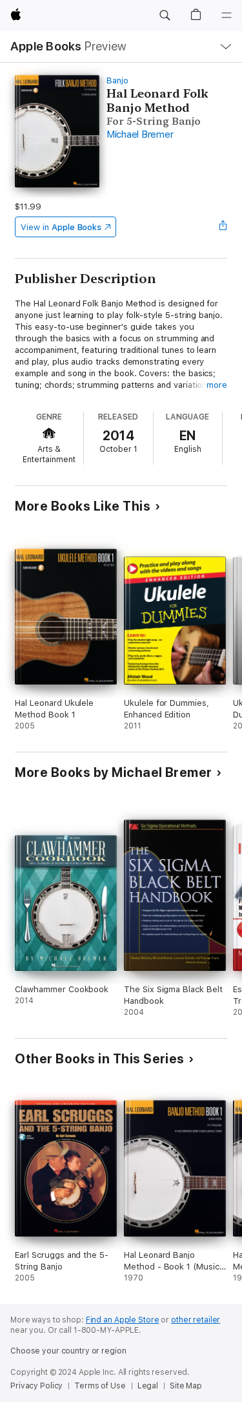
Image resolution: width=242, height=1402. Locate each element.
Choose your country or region (68, 1350)
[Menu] (226, 15)
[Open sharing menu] (223, 227)
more (217, 385)
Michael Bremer (140, 134)
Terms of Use (100, 1385)
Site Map (186, 1385)
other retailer (195, 1319)
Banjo (117, 80)
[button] (164, 15)
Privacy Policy (36, 1385)
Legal (147, 1385)
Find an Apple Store (122, 1319)
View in (61, 227)
